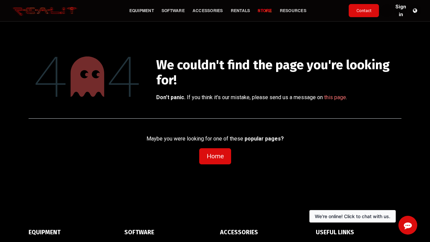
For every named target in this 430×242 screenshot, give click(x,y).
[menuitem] (141, 10)
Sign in (400, 10)
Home (215, 156)
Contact (364, 10)
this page (335, 97)
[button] (386, 10)
